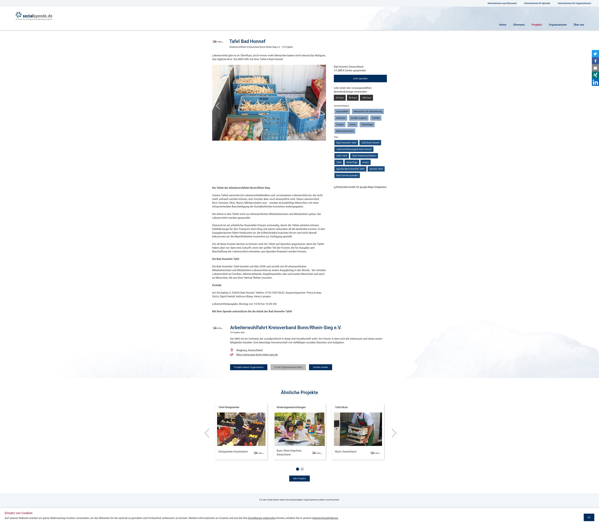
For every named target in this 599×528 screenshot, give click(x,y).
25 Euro (340, 97)
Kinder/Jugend (359, 118)
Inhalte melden (320, 367)
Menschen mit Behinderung (368, 111)
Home (502, 24)
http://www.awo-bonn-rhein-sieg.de (257, 354)
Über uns (579, 24)
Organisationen (558, 24)
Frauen (340, 124)
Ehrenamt (519, 24)
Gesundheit (342, 111)
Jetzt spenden (360, 78)
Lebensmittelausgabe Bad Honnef (354, 149)
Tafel (338, 162)
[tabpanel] (241, 432)
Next (320, 107)
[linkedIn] (595, 82)
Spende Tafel (376, 169)
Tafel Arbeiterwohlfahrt (364, 156)
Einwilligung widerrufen (261, 518)
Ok (589, 517)
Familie (376, 118)
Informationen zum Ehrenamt (502, 3)
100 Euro (366, 97)
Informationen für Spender (537, 3)
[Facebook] (595, 60)
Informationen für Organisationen (574, 3)
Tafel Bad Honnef (370, 142)
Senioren (340, 118)
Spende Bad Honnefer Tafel (350, 169)
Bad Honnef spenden (347, 175)
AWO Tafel (341, 156)
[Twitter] (595, 53)
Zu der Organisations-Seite (288, 367)
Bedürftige (351, 162)
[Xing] (595, 75)
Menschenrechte (344, 131)
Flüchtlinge (367, 124)
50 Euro (353, 97)
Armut (352, 124)
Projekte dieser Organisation (248, 367)
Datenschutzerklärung (325, 518)
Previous (217, 107)
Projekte (537, 24)
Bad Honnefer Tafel (346, 142)
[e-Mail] (595, 67)
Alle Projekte (299, 478)
